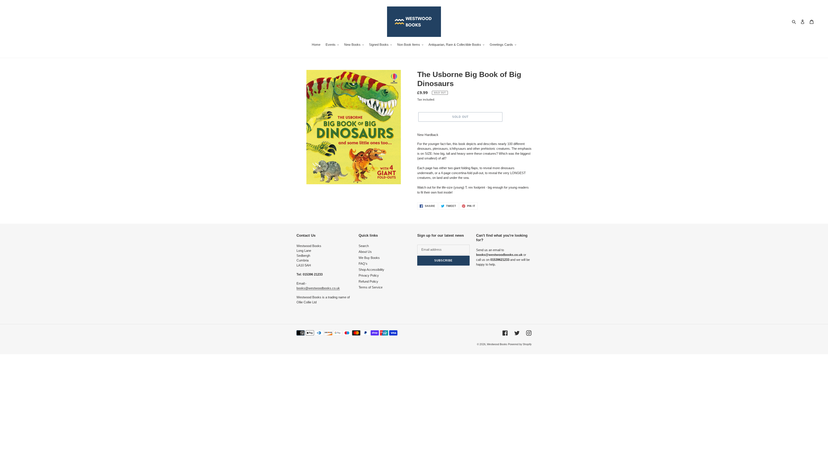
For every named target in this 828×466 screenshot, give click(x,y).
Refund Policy (368, 281)
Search (364, 246)
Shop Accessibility (371, 269)
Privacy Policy (369, 275)
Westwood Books (497, 344)
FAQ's (363, 263)
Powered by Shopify (520, 344)
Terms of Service (371, 287)
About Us (365, 251)
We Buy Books (369, 258)
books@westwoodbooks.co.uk (318, 288)
